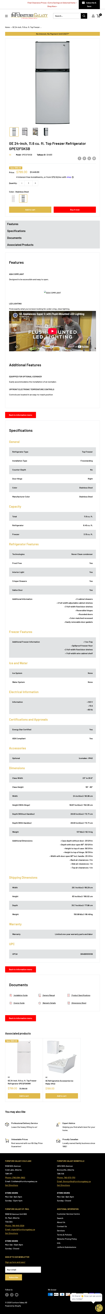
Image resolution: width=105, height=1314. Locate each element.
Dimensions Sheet (78, 1003)
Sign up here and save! (15, 1262)
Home (7, 27)
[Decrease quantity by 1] (21, 183)
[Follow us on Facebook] (7, 1294)
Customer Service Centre (68, 1214)
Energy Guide (19, 1003)
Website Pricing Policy (67, 1239)
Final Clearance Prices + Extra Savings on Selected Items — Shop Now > (52, 4)
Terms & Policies (64, 1234)
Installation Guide (20, 995)
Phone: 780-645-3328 (14, 1225)
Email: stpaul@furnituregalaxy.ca (20, 1229)
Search (60, 1218)
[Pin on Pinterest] (84, 158)
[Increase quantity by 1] (35, 183)
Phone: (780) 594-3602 (15, 1177)
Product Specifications (80, 995)
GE (10, 155)
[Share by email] (94, 158)
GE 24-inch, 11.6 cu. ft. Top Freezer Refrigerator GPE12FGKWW (22, 1082)
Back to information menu (20, 415)
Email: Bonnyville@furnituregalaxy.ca (74, 1181)
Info (58, 1243)
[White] (13, 198)
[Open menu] (6, 16)
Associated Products (20, 244)
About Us (61, 1222)
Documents (14, 237)
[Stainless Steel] (23, 198)
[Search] (84, 16)
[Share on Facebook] (79, 158)
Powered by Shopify (13, 1306)
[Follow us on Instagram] (12, 1294)
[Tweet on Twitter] (89, 158)
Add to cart (30, 209)
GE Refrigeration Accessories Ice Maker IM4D (59, 1082)
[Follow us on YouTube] (16, 1294)
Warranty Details (49, 1003)
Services (61, 1230)
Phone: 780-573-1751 (66, 1177)
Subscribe (13, 1277)
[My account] (93, 15)
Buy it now (75, 209)
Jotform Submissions (66, 1247)
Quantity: (13, 183)
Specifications (16, 230)
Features (12, 224)
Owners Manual (48, 995)
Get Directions (11, 1185)
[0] (98, 15)
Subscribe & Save (91, 4)
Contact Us (62, 1226)
